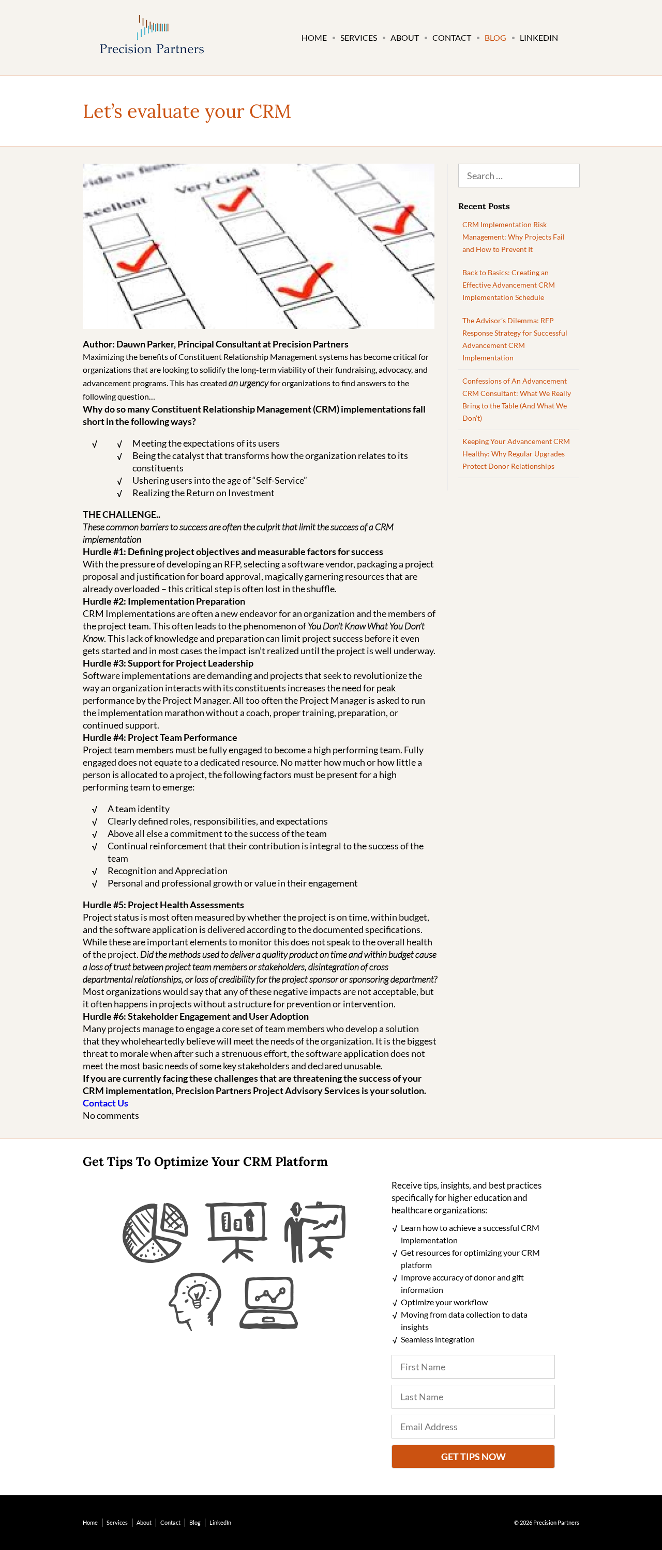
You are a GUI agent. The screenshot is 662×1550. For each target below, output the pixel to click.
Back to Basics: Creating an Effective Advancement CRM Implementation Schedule (508, 285)
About (404, 37)
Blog (495, 37)
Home (314, 37)
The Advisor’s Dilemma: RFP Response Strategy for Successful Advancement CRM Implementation (514, 339)
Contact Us (105, 1103)
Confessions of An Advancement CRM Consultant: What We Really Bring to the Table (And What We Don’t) (516, 399)
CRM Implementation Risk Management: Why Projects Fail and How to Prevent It (513, 237)
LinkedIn (539, 37)
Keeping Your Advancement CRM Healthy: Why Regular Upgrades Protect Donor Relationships (516, 453)
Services (358, 37)
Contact (451, 37)
